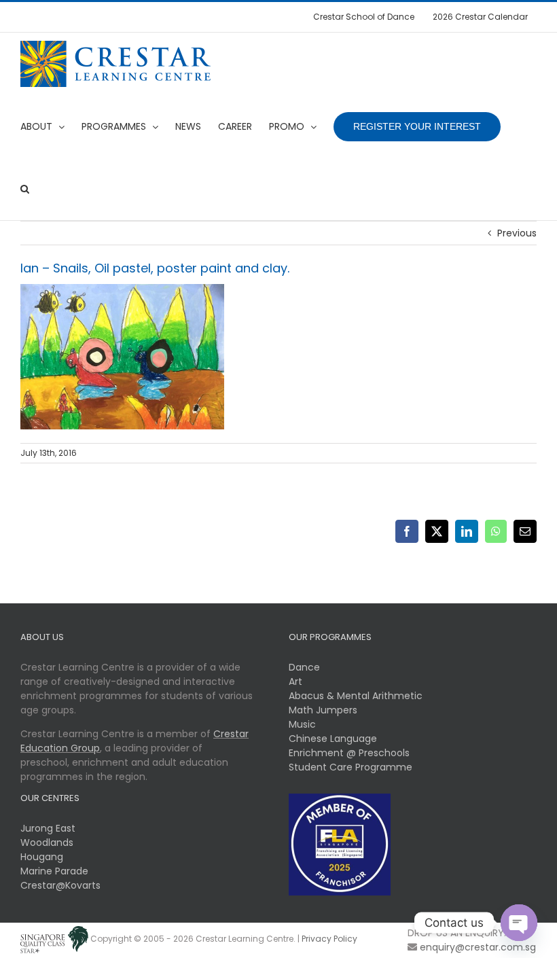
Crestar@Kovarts (60, 885)
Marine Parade (54, 871)
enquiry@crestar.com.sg (478, 947)
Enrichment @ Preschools (349, 753)
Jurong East (47, 828)
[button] (24, 189)
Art (295, 681)
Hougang (41, 857)
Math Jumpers (323, 710)
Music (302, 724)
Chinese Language (333, 738)
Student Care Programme (350, 767)
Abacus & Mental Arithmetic (356, 696)
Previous (517, 233)
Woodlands (46, 842)
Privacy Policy (329, 938)
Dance (304, 667)
